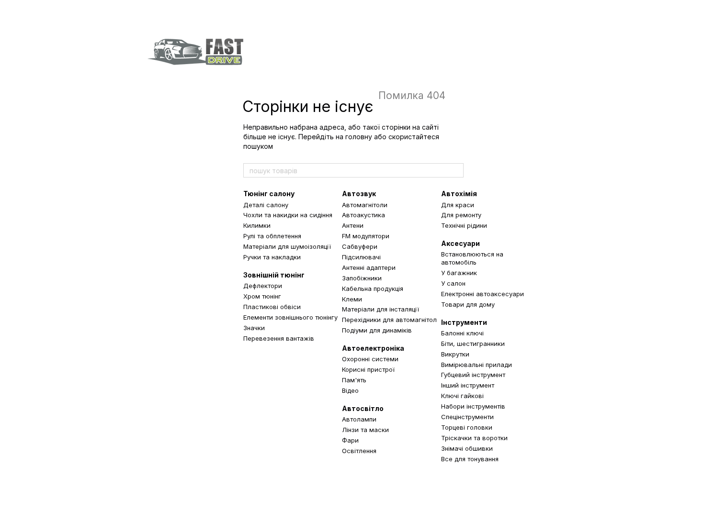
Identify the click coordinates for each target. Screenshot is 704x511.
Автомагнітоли (364, 205)
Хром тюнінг (262, 296)
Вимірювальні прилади (476, 364)
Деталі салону (265, 205)
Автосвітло (363, 408)
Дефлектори (262, 285)
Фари (350, 440)
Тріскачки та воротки (474, 438)
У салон (453, 283)
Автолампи (359, 419)
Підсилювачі (361, 257)
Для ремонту (461, 215)
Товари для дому (468, 304)
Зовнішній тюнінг (274, 275)
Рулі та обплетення (272, 236)
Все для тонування (470, 459)
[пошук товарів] (456, 170)
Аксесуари (460, 243)
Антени (352, 225)
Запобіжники (362, 278)
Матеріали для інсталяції (380, 309)
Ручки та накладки (272, 257)
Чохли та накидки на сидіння (287, 215)
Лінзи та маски (365, 429)
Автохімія (459, 193)
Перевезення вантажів (278, 338)
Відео (350, 390)
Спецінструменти (467, 417)
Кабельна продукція (372, 288)
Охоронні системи (370, 359)
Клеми (352, 299)
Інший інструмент (467, 385)
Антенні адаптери (369, 267)
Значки (254, 328)
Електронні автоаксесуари (482, 294)
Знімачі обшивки (467, 448)
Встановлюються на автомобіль (472, 258)
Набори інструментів (473, 406)
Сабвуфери (359, 246)
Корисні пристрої (368, 369)
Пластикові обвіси (272, 307)
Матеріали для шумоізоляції (287, 246)
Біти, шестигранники (473, 343)
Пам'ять (354, 380)
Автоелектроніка (373, 348)
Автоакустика (363, 215)
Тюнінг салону (269, 193)
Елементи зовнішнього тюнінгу (290, 317)
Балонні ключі (462, 333)
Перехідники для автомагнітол (389, 319)
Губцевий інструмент (473, 374)
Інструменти (464, 322)
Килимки (257, 225)
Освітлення (359, 451)
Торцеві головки (466, 427)
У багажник (459, 273)
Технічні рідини (464, 225)
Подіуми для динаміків (377, 330)
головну (358, 137)
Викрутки (455, 354)
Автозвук (359, 193)
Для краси (457, 205)
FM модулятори (365, 236)
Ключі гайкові (462, 396)
